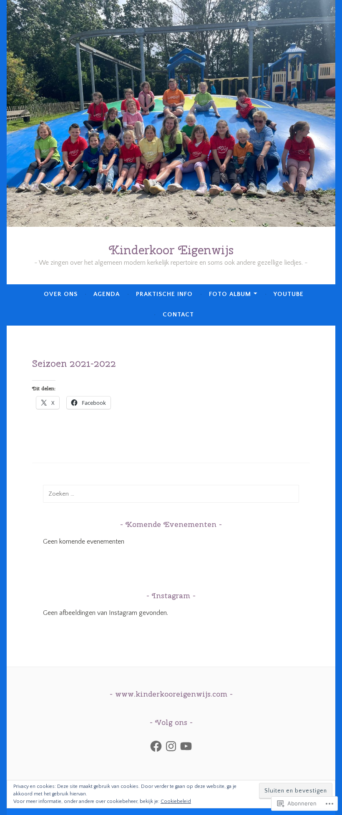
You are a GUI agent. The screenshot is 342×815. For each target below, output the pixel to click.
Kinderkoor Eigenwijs (171, 250)
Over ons (61, 294)
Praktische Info (164, 294)
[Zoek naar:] (171, 493)
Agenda (106, 294)
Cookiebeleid (176, 801)
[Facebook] (156, 746)
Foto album (230, 294)
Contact (178, 314)
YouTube (289, 294)
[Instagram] (171, 746)
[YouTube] (186, 746)
